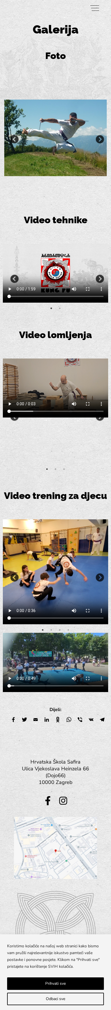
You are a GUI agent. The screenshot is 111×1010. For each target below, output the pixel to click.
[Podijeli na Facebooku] (13, 720)
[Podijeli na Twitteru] (24, 720)
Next (98, 138)
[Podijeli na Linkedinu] (46, 720)
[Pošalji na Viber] (80, 720)
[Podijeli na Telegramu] (102, 720)
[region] (55, 972)
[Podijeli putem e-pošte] (35, 720)
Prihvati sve (55, 983)
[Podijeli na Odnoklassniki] (57, 720)
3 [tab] (64, 469)
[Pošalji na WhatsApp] (68, 720)
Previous (13, 138)
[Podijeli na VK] (91, 720)
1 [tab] (51, 308)
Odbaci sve (55, 998)
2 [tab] (60, 308)
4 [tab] (68, 630)
